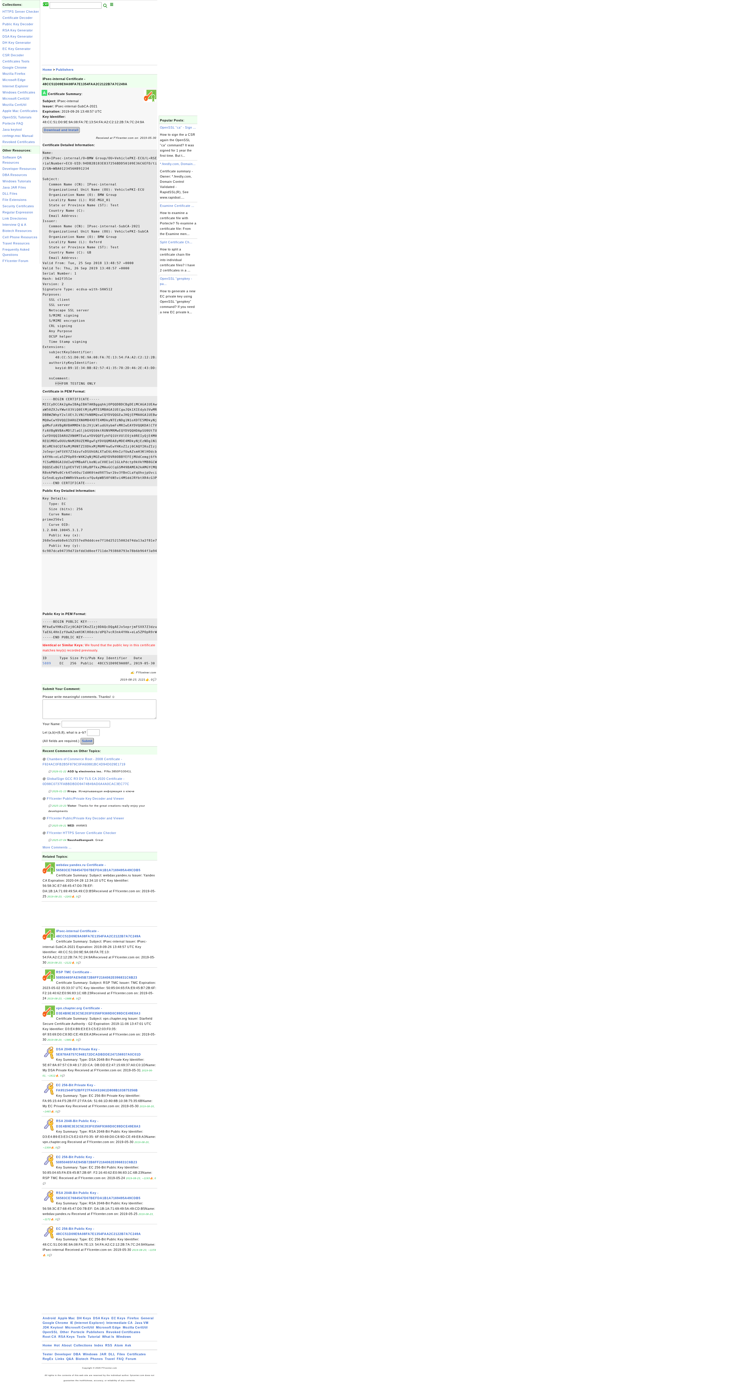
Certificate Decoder (18, 17)
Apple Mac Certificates (20, 111)
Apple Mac (66, 1318)
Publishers (65, 69)
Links (59, 1359)
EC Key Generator (17, 49)
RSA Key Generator (18, 30)
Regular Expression (18, 212)
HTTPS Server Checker (21, 11)
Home (47, 69)
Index (98, 1345)
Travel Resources (16, 243)
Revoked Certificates (19, 142)
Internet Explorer (15, 86)
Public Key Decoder (18, 24)
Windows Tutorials (17, 181)
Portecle (78, 1332)
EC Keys (118, 1318)
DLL (111, 1354)
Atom (118, 1345)
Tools (81, 1336)
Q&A (70, 1359)
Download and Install (61, 130)
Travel (110, 1359)
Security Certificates (18, 206)
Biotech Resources (17, 231)
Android (49, 1318)
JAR (103, 1354)
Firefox (133, 1318)
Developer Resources (19, 168)
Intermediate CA (119, 1322)
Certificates (136, 1354)
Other (64, 1332)
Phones (96, 1359)
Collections (83, 1345)
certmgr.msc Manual (18, 135)
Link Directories (15, 218)
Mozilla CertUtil (15, 104)
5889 (50, 663)
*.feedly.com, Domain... (178, 164)
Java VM (141, 1322)
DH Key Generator (17, 42)
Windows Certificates (19, 92)
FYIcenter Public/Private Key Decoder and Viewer (85, 798)
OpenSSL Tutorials (17, 117)
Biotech (82, 1359)
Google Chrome (15, 67)
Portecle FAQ (13, 123)
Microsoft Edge (14, 80)
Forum (131, 1359)
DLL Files (10, 193)
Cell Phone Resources (20, 237)
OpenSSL (50, 1332)
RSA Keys (66, 1336)
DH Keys (84, 1318)
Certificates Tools (16, 61)
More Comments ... (57, 847)
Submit (87, 741)
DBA (77, 1354)
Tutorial (94, 1336)
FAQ (120, 1359)
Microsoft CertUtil (16, 98)
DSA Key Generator (18, 36)
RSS (108, 1345)
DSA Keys (101, 1318)
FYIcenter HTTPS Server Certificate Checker (81, 833)
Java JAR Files (14, 187)
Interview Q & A (14, 224)
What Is (108, 1336)
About (67, 1345)
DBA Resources (15, 175)
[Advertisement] (21, 322)
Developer (63, 1354)
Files (121, 1354)
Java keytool (12, 129)
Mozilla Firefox (14, 73)
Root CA (49, 1336)
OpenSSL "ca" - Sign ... (178, 127)
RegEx (48, 1359)
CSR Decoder (13, 55)
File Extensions (15, 199)
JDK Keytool (53, 1327)
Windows (123, 1336)
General (147, 1318)
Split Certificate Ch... (176, 242)
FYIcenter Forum (15, 261)
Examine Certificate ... (177, 205)
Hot (57, 1345)
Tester (48, 1354)
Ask (128, 1345)
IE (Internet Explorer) (87, 1322)
